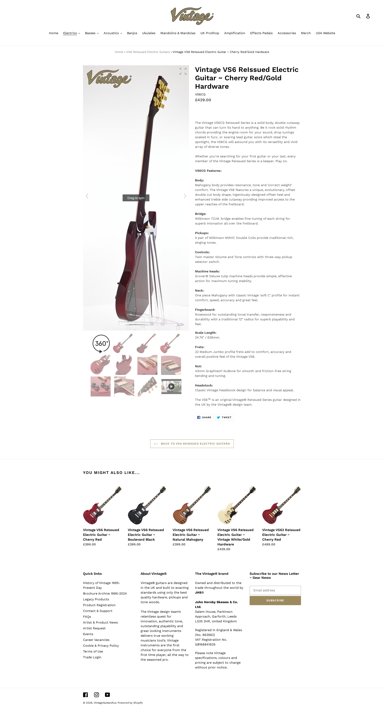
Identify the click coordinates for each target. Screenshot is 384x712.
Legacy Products (96, 599)
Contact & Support (97, 611)
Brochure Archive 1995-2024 (105, 593)
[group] (136, 198)
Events (88, 634)
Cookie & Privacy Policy (101, 645)
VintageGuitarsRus (105, 702)
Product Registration (99, 605)
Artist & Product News (100, 622)
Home (119, 52)
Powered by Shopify (130, 702)
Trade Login (92, 657)
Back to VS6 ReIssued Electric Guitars (195, 443)
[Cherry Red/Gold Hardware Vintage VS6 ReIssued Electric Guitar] (123, 343)
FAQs (87, 617)
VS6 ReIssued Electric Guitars (148, 52)
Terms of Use (93, 651)
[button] (183, 71)
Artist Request (94, 628)
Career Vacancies (96, 640)
